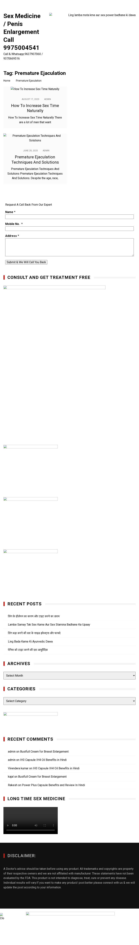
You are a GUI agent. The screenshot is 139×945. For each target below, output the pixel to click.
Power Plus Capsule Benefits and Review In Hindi (53, 785)
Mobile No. (12, 224)
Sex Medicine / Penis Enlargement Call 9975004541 (22, 31)
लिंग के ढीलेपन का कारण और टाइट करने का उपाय (34, 616)
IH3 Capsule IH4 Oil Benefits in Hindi (43, 760)
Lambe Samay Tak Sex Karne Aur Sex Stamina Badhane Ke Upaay (49, 624)
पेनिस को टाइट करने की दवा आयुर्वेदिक (28, 650)
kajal (11, 776)
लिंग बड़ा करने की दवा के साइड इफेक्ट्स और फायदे (34, 633)
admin (47, 99)
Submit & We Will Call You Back (26, 262)
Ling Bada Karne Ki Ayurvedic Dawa (30, 641)
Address (11, 236)
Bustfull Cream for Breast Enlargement (44, 751)
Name (9, 212)
